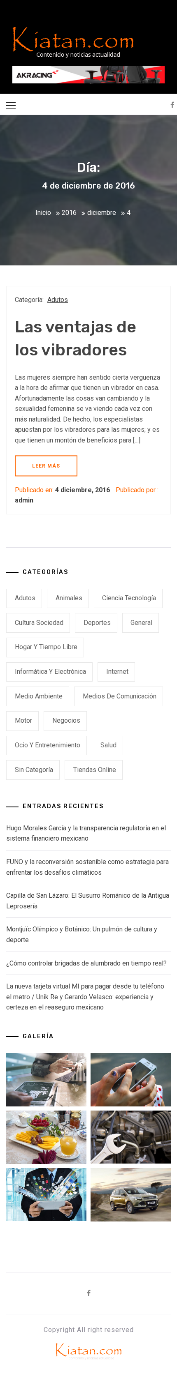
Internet (117, 671)
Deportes (97, 623)
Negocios (66, 720)
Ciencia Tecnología (129, 598)
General (141, 623)
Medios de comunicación (119, 696)
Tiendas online (94, 770)
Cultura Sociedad (39, 623)
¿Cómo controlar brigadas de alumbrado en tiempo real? (86, 963)
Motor (23, 720)
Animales (69, 598)
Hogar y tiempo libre (46, 647)
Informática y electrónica (50, 671)
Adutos (57, 300)
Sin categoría (34, 770)
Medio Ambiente (39, 696)
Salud (108, 745)
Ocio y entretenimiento (47, 745)
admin (24, 500)
